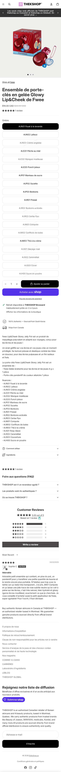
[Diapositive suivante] (58, 13)
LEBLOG (6, 673)
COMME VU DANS (11, 660)
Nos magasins (8, 655)
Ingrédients (10, 455)
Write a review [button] (30, 544)
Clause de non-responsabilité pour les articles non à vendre (29, 639)
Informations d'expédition (14, 631)
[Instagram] (30, 767)
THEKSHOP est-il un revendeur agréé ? (20, 484)
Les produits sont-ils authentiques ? (19, 491)
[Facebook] (25, 767)
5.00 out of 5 (38, 515)
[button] (8, 110)
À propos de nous (10, 626)
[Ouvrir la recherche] (9, 4)
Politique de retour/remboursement (18, 635)
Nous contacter (9, 644)
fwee (12, 82)
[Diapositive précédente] (3, 13)
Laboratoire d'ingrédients (14, 668)
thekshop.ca (34, 756)
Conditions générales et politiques (30, 761)
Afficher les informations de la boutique (23, 312)
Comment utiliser (13, 448)
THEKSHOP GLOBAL (11, 677)
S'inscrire (30, 744)
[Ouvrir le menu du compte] (51, 4)
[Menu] (3, 4)
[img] (8, 562)
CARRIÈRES (7, 664)
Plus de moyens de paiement (30, 299)
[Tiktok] (35, 767)
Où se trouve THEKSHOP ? (14, 497)
